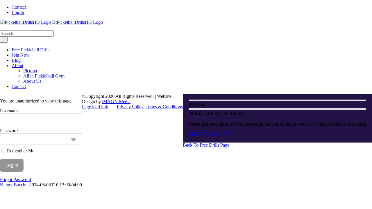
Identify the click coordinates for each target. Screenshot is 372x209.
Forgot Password (15, 179)
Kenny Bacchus (14, 184)
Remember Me (20, 150)
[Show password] (73, 139)
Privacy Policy (130, 106)
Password (9, 130)
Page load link (95, 106)
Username (9, 110)
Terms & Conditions (164, 106)
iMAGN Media (116, 101)
